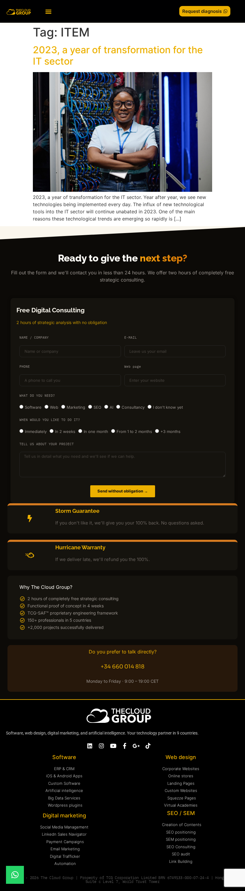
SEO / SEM (181, 813)
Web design (181, 757)
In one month (96, 431)
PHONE (24, 367)
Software (33, 407)
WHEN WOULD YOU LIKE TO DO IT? (49, 420)
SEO (97, 407)
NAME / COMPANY (34, 338)
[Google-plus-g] (136, 746)
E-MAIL (130, 338)
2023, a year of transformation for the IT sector (118, 55)
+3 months (170, 431)
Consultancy (133, 407)
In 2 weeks (65, 431)
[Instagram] (101, 746)
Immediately (36, 431)
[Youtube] (113, 746)
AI (111, 407)
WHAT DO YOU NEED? (37, 396)
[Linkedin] (90, 746)
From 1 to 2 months (134, 431)
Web (54, 407)
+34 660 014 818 (122, 666)
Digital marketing (64, 815)
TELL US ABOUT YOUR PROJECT (46, 444)
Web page (132, 367)
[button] (48, 11)
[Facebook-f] (125, 746)
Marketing (76, 407)
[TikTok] (148, 746)
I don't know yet (168, 407)
